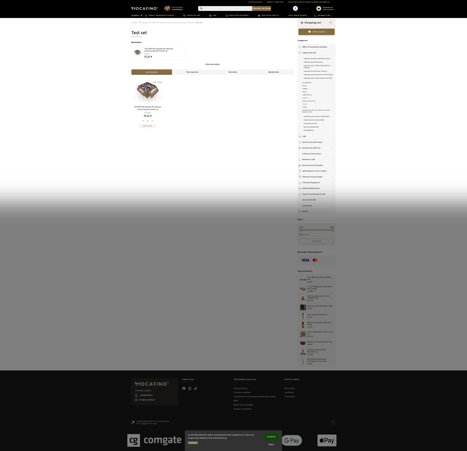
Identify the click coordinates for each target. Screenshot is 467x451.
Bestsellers (233, 72)
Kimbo (304, 92)
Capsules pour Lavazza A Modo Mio (316, 116)
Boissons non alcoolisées (312, 165)
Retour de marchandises (243, 404)
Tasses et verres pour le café (313, 194)
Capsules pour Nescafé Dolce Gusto (317, 58)
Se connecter (290, 396)
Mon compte (290, 388)
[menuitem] (162, 15)
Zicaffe (304, 107)
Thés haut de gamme (311, 182)
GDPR (236, 400)
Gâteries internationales (312, 176)
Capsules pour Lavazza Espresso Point (318, 78)
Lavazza (305, 98)
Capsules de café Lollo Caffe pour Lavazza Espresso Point (316, 111)
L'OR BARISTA (309, 130)
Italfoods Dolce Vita (308, 101)
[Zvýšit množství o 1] (152, 121)
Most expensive (192, 72)
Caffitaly (305, 89)
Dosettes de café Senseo (312, 142)
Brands (305, 211)
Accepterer (271, 436)
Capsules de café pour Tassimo (315, 71)
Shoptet (144, 424)
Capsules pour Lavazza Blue (314, 120)
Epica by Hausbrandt (311, 127)
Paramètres (193, 443)
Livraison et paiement (242, 409)
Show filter (316, 241)
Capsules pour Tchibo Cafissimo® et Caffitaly (317, 66)
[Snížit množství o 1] (143, 121)
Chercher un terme (262, 8)
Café (304, 136)
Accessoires (307, 205)
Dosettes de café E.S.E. (311, 148)
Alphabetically (273, 72)
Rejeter (271, 444)
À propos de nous (255, 2)
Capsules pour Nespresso (313, 62)
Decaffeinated (306, 83)
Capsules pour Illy (310, 123)
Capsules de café (309, 52)
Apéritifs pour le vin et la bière (314, 171)
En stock (318, 234)
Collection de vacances (311, 153)
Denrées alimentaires (311, 188)
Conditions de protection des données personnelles (309, 2)
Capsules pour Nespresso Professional (318, 74)
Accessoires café (309, 199)
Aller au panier (319, 31)
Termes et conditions (275, 2)
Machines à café (308, 159)
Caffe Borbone (307, 95)
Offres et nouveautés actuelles (314, 47)
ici (226, 438)
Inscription (289, 392)
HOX (155, 424)
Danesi (304, 86)
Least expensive (151, 72)
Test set (304, 104)
